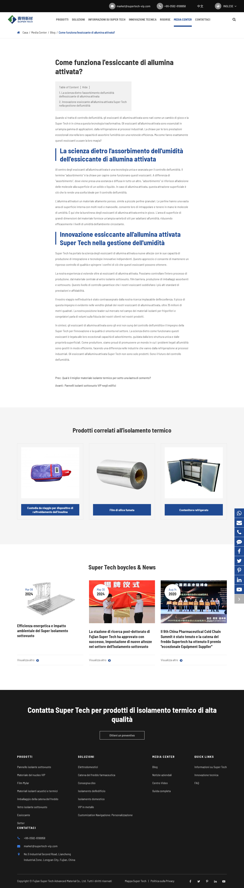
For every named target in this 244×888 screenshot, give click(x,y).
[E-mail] (239, 522)
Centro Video (160, 783)
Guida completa (161, 791)
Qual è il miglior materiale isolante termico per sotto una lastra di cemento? (106, 378)
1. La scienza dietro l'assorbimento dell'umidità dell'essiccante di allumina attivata (86, 94)
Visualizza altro (26, 660)
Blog (52, 32)
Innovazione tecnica (143, 19)
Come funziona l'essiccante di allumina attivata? (87, 32)
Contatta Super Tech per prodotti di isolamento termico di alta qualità (122, 714)
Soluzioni (78, 19)
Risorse (165, 19)
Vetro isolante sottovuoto (32, 807)
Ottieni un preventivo (122, 735)
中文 (200, 6)
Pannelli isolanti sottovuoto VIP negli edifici (90, 385)
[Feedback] (239, 541)
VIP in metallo (86, 807)
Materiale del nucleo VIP (31, 775)
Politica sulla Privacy (162, 881)
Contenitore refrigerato (193, 510)
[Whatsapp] (239, 513)
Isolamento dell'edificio (91, 791)
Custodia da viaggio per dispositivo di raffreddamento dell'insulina (50, 510)
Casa (25, 32)
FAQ (196, 783)
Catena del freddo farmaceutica (96, 775)
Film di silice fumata (122, 510)
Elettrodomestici (88, 767)
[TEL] (239, 532)
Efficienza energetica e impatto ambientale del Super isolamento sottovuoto (42, 630)
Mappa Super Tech (135, 881)
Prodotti (62, 19)
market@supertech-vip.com (133, 6)
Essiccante (23, 815)
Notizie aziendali (162, 775)
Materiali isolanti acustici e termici (37, 791)
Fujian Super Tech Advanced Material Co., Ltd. (60, 881)
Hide (85, 87)
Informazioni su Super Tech (106, 19)
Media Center (183, 19)
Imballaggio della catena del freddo (37, 799)
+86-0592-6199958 (175, 6)
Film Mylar (23, 783)
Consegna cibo (87, 783)
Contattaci (202, 19)
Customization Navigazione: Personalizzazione (105, 815)
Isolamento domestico (91, 799)
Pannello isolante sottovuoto (34, 767)
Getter (21, 823)
